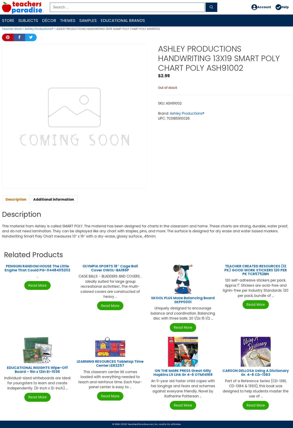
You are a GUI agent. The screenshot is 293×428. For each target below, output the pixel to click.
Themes (67, 20)
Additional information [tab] (53, 199)
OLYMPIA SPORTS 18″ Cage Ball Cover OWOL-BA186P (110, 268)
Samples (88, 20)
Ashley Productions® (39, 29)
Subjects (28, 20)
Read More (37, 285)
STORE (8, 20)
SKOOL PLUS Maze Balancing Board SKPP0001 (183, 299)
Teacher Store (12, 29)
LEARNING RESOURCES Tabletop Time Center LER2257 (110, 363)
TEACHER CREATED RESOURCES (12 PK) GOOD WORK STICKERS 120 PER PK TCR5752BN (255, 270)
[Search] (211, 7)
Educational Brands (123, 20)
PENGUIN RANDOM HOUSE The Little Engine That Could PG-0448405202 (37, 268)
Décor (49, 20)
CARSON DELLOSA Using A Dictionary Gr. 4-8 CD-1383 (255, 372)
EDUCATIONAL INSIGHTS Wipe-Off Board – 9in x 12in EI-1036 (37, 369)
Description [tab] (16, 199)
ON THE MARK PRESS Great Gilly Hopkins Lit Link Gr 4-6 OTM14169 (182, 372)
